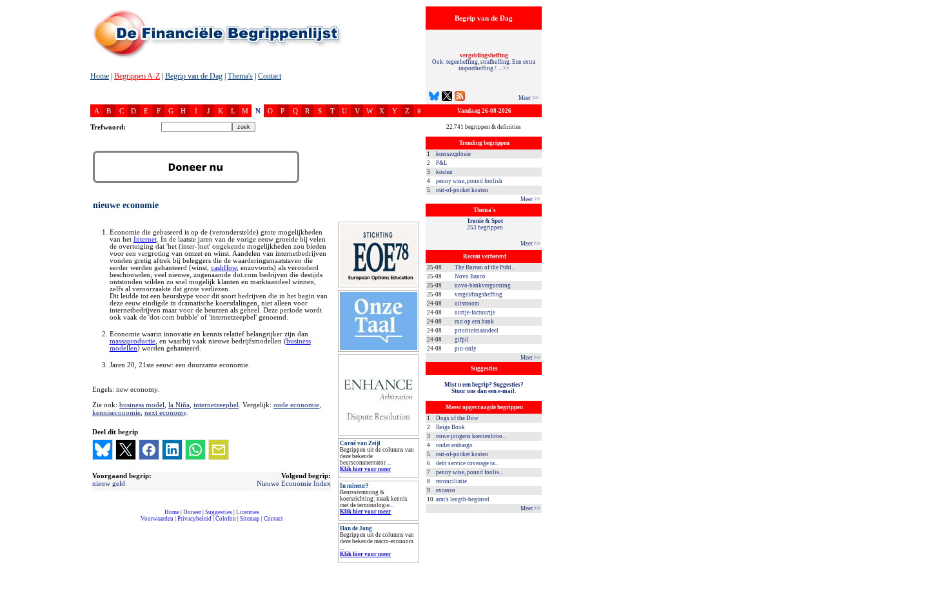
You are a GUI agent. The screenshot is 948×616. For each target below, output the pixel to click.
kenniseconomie (116, 412)
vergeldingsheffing (478, 294)
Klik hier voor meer (365, 469)
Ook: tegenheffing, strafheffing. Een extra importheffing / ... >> (483, 62)
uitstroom (467, 303)
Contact (269, 76)
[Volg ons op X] (447, 97)
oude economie (296, 405)
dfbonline (935, 612)
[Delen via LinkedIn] (172, 449)
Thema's (240, 76)
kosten (444, 172)
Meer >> (528, 98)
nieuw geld (108, 483)
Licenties (247, 512)
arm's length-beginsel (462, 499)
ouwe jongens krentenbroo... (471, 436)
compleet (97, 523)
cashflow (224, 267)
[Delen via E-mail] (218, 449)
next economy (165, 412)
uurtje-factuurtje (475, 312)
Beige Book (450, 427)
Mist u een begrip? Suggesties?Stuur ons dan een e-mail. (484, 387)
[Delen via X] (125, 449)
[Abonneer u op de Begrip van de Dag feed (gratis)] (460, 97)
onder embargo (454, 445)
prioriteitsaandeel (477, 330)
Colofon (225, 518)
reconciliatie (451, 481)
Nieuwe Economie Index (294, 483)
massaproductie (132, 341)
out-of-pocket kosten (462, 190)
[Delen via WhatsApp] (195, 449)
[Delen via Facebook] (149, 449)
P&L (442, 163)
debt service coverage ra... (467, 463)
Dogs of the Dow (457, 418)
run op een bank (474, 321)
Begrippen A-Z (137, 76)
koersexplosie (453, 154)
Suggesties (218, 512)
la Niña (179, 405)
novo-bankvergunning (483, 285)
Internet (145, 239)
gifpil (462, 339)
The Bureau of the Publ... (485, 267)
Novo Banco (470, 276)
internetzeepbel (216, 405)
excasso (445, 490)
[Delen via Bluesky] (102, 449)
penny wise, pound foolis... (469, 472)
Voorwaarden (157, 518)
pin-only (466, 348)
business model (141, 405)
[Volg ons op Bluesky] (434, 97)
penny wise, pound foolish (469, 181)
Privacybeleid (194, 518)
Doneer (192, 512)
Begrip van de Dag (193, 76)
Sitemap (250, 518)
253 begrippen (485, 224)
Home (99, 76)
